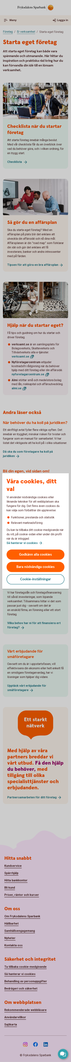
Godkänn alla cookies (35, 554)
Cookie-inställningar (35, 579)
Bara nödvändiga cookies (35, 567)
